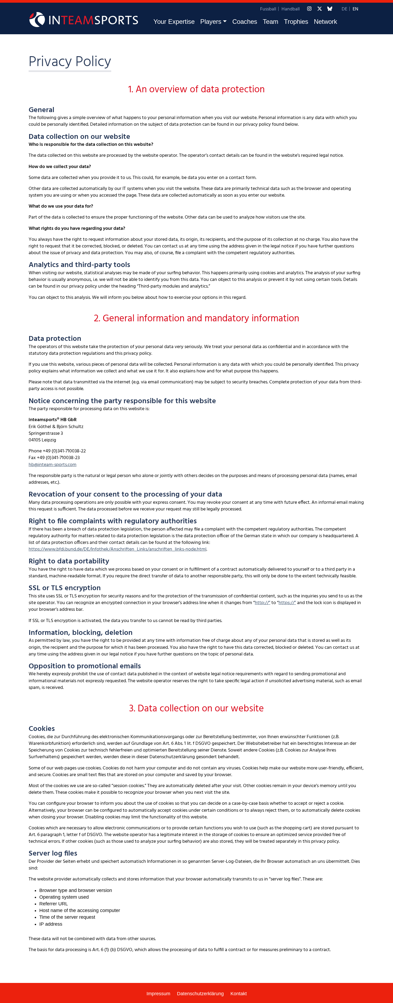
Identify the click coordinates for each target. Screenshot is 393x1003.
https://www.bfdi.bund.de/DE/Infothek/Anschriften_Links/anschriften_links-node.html (117, 549)
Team (270, 21)
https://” (287, 603)
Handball (291, 9)
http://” (262, 603)
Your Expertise (174, 21)
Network (325, 21)
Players (210, 21)
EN (355, 9)
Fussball (268, 9)
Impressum (158, 993)
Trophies (296, 21)
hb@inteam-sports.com (52, 465)
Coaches (244, 21)
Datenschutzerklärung (200, 993)
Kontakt (238, 993)
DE (344, 9)
